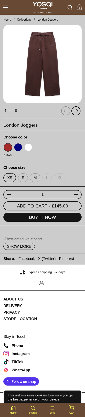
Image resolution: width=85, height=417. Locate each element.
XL (59, 178)
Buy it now (42, 217)
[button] (70, 7)
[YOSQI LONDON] (42, 7)
